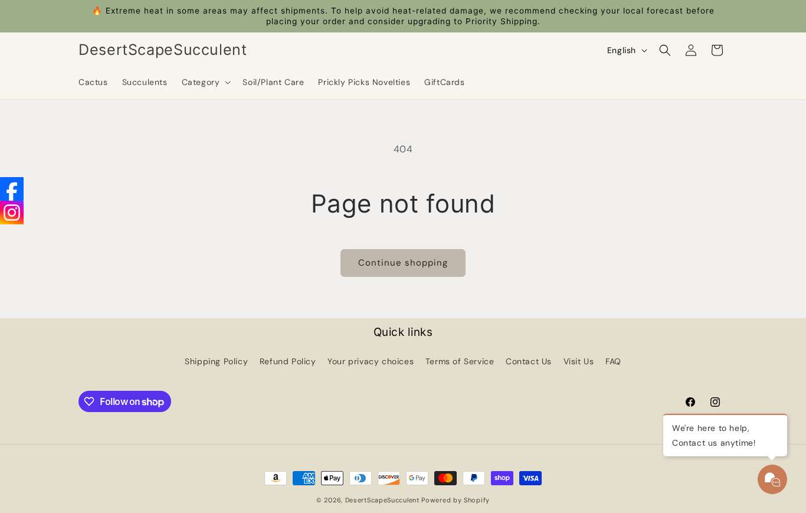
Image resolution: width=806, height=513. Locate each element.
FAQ (613, 361)
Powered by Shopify (455, 500)
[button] (205, 82)
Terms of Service (459, 361)
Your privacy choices (370, 361)
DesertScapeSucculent (382, 500)
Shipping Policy (216, 361)
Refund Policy (288, 361)
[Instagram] (12, 212)
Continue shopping (403, 263)
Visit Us (578, 361)
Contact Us (529, 361)
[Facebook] (12, 189)
